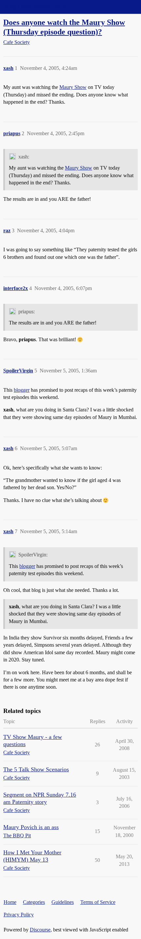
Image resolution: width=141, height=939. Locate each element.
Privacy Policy (19, 914)
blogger (22, 390)
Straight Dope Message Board (34, 7)
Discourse (40, 929)
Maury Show (73, 87)
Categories (34, 902)
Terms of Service (97, 902)
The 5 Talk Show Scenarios (36, 769)
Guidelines (62, 902)
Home (10, 902)
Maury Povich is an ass (31, 827)
